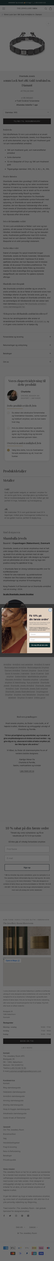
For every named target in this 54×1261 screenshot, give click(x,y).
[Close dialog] (50, 610)
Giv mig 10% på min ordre (39, 645)
